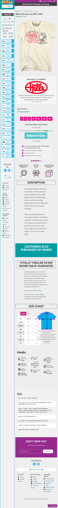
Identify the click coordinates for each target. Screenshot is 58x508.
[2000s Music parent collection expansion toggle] (13, 156)
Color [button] (10, 19)
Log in (7, 186)
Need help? (46, 343)
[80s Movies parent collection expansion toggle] (13, 41)
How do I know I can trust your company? (32, 425)
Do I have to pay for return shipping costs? (33, 421)
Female (11, 33)
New (4, 37)
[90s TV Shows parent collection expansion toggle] (13, 101)
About (7, 200)
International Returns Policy (33, 291)
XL (9, 22)
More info (37, 287)
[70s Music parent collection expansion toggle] (13, 147)
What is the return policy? (27, 416)
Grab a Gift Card (36, 470)
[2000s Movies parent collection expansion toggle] (13, 110)
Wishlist (50, 1)
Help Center (50, 479)
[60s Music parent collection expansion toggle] (13, 151)
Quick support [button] (52, 506)
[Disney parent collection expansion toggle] (13, 128)
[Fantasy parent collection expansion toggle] (13, 78)
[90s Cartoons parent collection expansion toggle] (13, 106)
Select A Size (36, 135)
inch (23, 314)
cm (29, 314)
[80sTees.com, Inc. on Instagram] (9, 170)
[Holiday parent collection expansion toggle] (13, 124)
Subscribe (48, 451)
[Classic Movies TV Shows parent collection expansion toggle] (13, 119)
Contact (7, 202)
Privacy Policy (37, 483)
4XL (6, 25)
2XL (12, 22)
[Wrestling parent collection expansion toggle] (13, 83)
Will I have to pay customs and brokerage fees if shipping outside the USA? (35, 403)
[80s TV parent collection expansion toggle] (13, 65)
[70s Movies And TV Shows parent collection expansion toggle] (13, 97)
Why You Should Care (36, 101)
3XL (3, 25)
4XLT (10, 28)
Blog (6, 198)
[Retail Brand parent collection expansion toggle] (13, 56)
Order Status (50, 481)
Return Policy (50, 487)
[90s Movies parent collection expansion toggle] (13, 88)
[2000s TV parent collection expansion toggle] (13, 115)
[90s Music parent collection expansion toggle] (13, 142)
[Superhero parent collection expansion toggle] (13, 74)
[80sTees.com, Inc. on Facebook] (5, 170)
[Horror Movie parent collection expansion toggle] (13, 92)
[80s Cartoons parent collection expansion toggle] (13, 46)
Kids (10, 37)
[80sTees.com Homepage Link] (7, 4)
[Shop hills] (36, 93)
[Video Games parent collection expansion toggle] (13, 69)
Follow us (7, 165)
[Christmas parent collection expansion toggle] (13, 133)
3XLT (7, 28)
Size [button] (5, 19)
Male (4, 33)
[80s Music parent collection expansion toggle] (13, 51)
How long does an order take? (28, 429)
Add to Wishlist (36, 141)
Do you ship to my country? (28, 398)
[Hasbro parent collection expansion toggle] (13, 137)
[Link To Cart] (54, 1)
